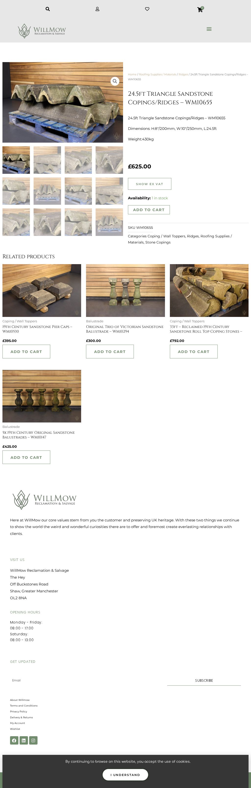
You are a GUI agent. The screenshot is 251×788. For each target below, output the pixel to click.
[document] (125, 394)
